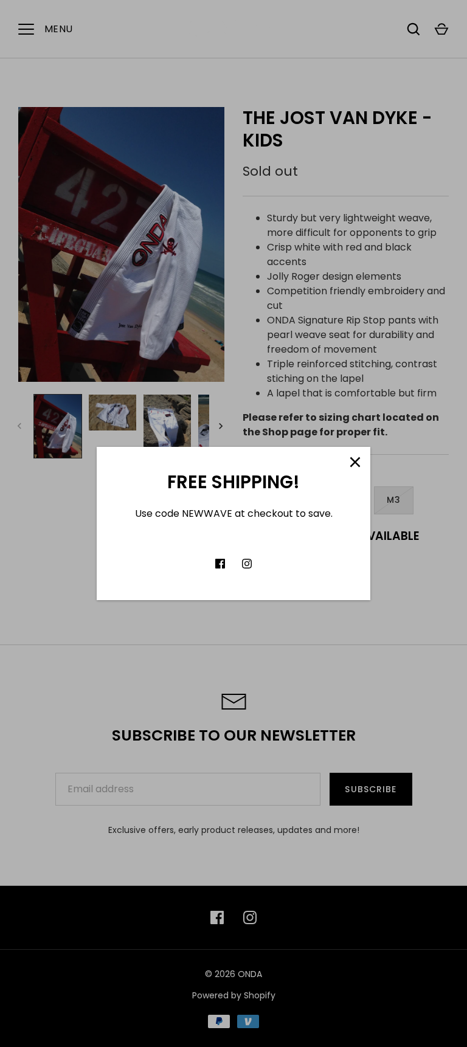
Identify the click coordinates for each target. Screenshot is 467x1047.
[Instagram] (247, 563)
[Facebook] (220, 563)
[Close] (355, 462)
